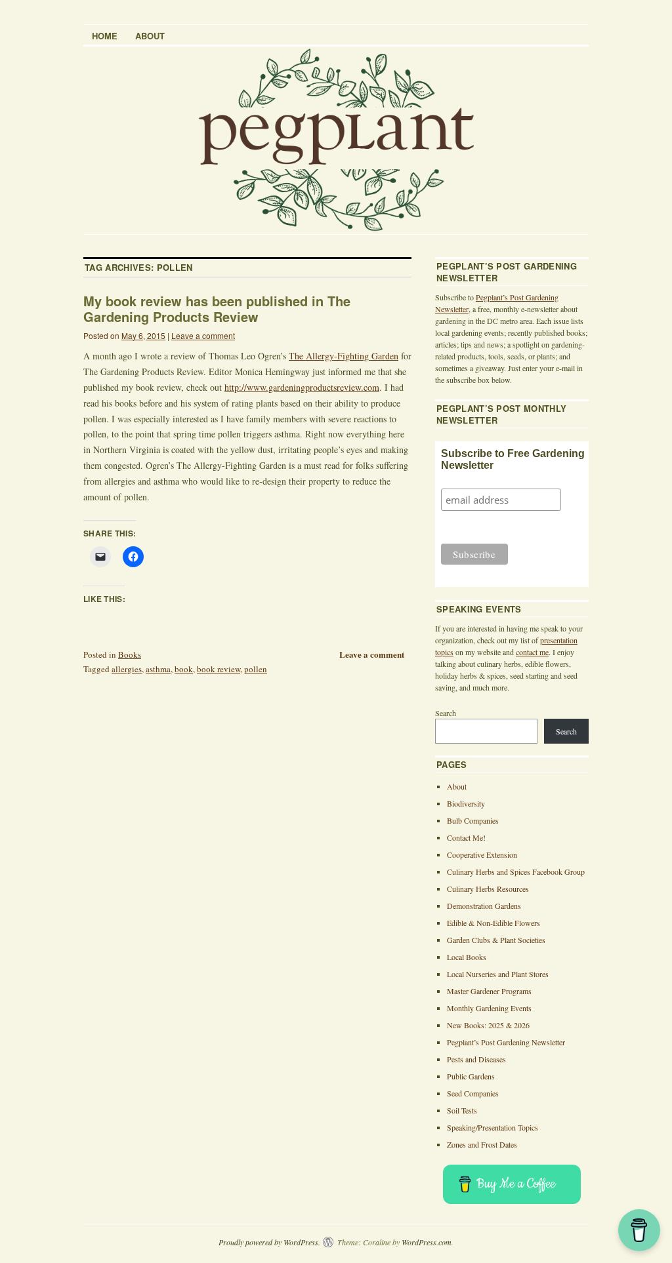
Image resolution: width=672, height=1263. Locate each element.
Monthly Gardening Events (489, 1008)
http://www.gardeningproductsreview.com (301, 387)
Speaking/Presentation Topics (492, 1127)
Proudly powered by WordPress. (269, 1242)
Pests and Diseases (476, 1059)
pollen (255, 669)
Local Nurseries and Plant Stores (498, 974)
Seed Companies (473, 1093)
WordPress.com (427, 1242)
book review (218, 669)
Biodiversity (466, 803)
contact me (532, 652)
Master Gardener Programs (489, 991)
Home (104, 36)
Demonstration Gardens (484, 905)
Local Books (466, 957)
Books (129, 654)
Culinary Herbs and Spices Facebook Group (516, 871)
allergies (127, 669)
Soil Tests (462, 1110)
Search (445, 713)
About (150, 36)
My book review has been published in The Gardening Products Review (216, 308)
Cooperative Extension (482, 854)
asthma (158, 669)
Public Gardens (471, 1076)
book (184, 669)
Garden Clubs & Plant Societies (496, 939)
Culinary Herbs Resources (488, 888)
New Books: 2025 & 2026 (488, 1025)
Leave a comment (203, 335)
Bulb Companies (473, 820)
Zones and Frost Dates (482, 1144)
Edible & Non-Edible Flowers (493, 922)
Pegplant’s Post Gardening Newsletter (506, 1042)
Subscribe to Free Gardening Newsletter (513, 459)
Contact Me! (466, 837)
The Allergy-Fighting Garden (343, 356)
